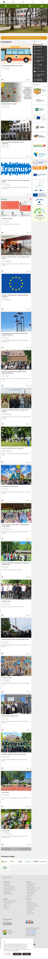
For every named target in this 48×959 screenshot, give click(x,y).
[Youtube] (29, 922)
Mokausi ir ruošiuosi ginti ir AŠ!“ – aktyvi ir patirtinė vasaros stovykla (16, 257)
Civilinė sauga (29, 911)
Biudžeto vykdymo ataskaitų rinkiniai (10, 900)
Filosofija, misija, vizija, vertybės (9, 886)
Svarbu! (7, 146)
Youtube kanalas (41, 71)
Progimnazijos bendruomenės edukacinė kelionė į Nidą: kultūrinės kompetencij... (15, 334)
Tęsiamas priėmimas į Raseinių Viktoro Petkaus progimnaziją (13, 143)
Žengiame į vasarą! (6, 601)
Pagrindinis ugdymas (30, 886)
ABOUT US (37, 84)
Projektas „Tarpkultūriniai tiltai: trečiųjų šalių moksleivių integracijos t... (15, 296)
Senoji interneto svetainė (40, 75)
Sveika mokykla (40, 57)
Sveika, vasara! (5, 792)
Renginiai (7, 107)
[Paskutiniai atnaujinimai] (23, 2)
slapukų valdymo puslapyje (13, 950)
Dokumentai (39, 47)
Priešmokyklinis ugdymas (31, 883)
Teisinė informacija (30, 912)
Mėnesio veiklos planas (40, 61)
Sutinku (26, 954)
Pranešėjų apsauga (30, 908)
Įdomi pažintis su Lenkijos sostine (10, 486)
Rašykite (5, 923)
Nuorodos (28, 900)
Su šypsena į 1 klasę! (6, 677)
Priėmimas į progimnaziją (8, 893)
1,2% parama (39, 64)
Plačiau (27, 79)
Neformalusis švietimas (31, 889)
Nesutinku (17, 954)
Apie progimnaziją (7, 883)
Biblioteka (39, 53)
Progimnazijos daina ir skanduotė (10, 889)
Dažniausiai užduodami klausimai (33, 906)
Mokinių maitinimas (30, 893)
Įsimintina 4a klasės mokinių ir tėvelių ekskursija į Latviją (15, 639)
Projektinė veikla (9, 261)
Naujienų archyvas (17, 849)
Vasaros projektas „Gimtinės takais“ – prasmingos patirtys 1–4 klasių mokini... (16, 525)
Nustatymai (8, 954)
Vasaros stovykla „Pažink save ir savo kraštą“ (13, 448)
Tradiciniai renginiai (7, 890)
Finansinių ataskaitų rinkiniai (9, 902)
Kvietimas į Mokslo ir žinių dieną (9, 103)
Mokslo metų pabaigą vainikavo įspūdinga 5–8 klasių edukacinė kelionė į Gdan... (14, 372)
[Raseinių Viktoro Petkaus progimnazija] (4, 1)
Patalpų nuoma (29, 895)
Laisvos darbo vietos (30, 902)
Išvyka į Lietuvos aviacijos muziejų (10, 715)
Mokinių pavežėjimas (30, 892)
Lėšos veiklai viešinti (7, 903)
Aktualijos (7, 221)
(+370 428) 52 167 (33, 931)
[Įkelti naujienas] (13, 2)
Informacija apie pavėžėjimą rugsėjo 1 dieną (12, 65)
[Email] (32, 922)
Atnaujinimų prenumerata (40, 80)
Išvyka (7, 338)
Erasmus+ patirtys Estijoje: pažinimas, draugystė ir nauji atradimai (15, 410)
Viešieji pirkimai (6, 906)
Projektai (39, 50)
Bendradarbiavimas (7, 892)
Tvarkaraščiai (8, 877)
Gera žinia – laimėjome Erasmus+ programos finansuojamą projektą (16, 181)
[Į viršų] (34, 944)
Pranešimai (8, 68)
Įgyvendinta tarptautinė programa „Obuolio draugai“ (14, 754)
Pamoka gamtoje (6, 830)
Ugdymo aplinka (7, 885)
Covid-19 (38, 68)
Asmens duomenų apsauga (32, 903)
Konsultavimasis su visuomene (32, 905)
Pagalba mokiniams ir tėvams (32, 890)
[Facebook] (27, 922)
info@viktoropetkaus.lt (32, 932)
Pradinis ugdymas (30, 885)
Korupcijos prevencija (31, 909)
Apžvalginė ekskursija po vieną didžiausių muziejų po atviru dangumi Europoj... (16, 563)
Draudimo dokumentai (7, 218)
